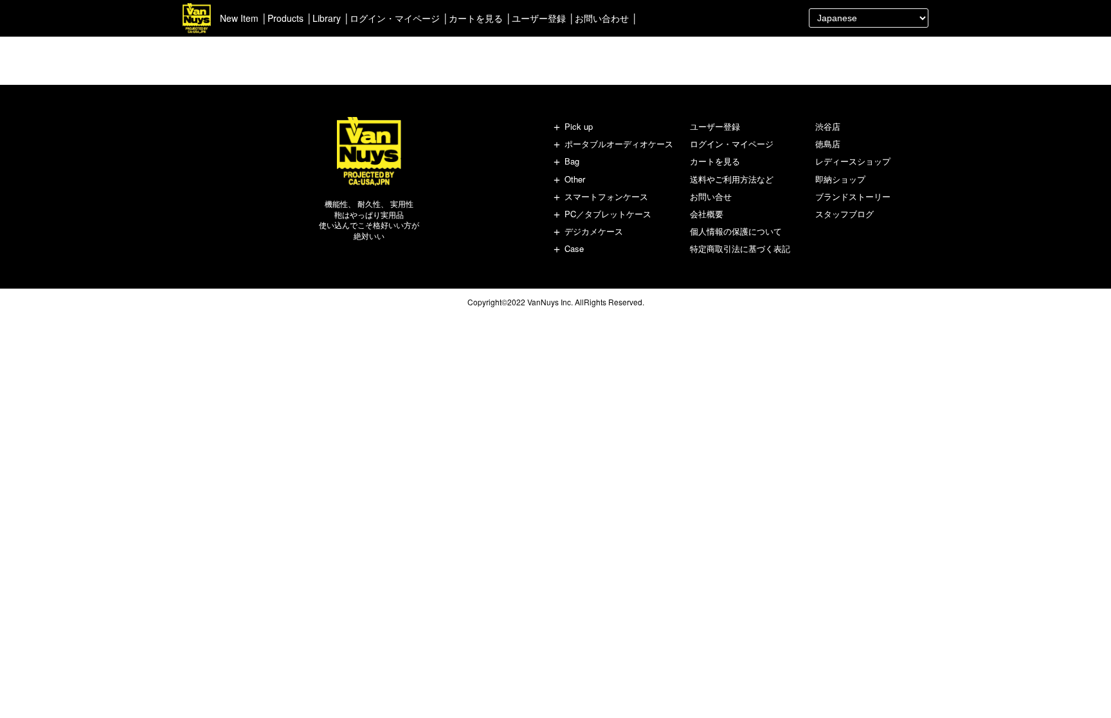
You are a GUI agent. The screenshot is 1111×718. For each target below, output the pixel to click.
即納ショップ (840, 179)
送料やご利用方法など (731, 179)
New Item (239, 18)
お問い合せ (711, 196)
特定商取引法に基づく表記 (740, 248)
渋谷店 (827, 126)
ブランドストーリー (852, 196)
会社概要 (706, 214)
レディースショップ (852, 161)
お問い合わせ (602, 18)
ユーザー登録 (539, 18)
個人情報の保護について (736, 231)
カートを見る (476, 18)
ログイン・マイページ (395, 18)
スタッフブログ (844, 214)
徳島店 (827, 144)
